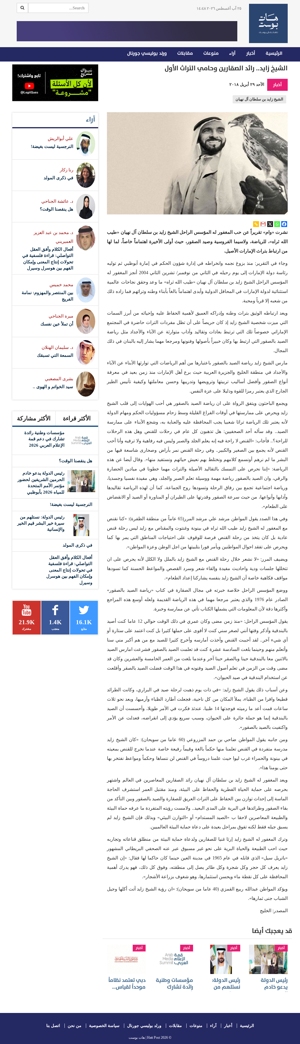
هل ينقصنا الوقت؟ (56, 209)
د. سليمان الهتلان (57, 347)
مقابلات (185, 53)
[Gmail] (263, 224)
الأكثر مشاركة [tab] (34, 418)
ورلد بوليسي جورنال (147, 53)
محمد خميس (61, 284)
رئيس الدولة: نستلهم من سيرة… (226, 987)
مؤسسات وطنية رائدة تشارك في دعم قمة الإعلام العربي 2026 (44, 439)
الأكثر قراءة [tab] (77, 418)
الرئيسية (274, 53)
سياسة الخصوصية (104, 1025)
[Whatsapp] (277, 224)
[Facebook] (284, 224)
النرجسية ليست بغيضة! (52, 146)
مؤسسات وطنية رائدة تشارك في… (174, 987)
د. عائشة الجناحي (57, 201)
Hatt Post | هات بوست (144, 1038)
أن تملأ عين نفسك (56, 324)
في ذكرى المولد (58, 177)
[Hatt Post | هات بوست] (268, 23)
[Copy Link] (256, 224)
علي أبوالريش (60, 138)
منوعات (211, 53)
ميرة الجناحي (61, 316)
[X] (270, 224)
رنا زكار (66, 170)
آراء (232, 53)
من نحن (74, 1025)
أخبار (250, 53)
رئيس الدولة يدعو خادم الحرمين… (274, 987)
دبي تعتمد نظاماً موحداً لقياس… (127, 984)
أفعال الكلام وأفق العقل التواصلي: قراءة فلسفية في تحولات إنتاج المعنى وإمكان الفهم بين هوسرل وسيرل (69, 570)
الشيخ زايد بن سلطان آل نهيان (259, 99)
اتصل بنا (53, 1025)
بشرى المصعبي (59, 378)
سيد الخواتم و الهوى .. (53, 386)
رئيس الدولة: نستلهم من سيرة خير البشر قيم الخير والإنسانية (40, 523)
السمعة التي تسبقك (55, 355)
